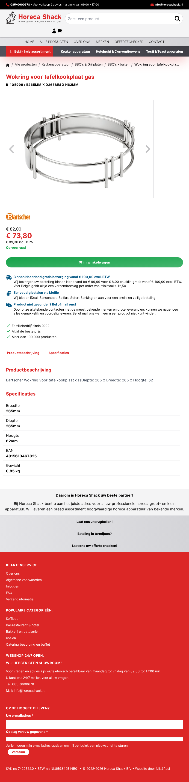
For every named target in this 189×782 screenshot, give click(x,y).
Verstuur (18, 752)
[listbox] (79, 149)
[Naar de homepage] (33, 18)
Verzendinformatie (19, 599)
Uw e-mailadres (19, 715)
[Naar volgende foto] (142, 149)
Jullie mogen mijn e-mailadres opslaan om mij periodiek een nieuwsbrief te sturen (67, 745)
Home (29, 42)
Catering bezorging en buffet (28, 644)
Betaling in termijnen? (94, 534)
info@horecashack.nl (168, 4)
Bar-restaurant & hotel (22, 625)
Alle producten (54, 42)
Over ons (82, 42)
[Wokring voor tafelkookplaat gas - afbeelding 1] (79, 149)
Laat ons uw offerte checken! (94, 546)
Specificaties (59, 353)
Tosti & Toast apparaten (164, 51)
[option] (79, 149)
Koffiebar (13, 618)
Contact (157, 42)
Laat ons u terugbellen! (95, 522)
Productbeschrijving (23, 353)
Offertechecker (129, 42)
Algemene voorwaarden (24, 580)
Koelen (11, 638)
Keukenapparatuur (75, 51)
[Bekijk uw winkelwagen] (59, 31)
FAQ (9, 593)
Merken (102, 42)
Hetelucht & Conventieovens (118, 51)
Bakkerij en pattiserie (22, 631)
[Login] (54, 31)
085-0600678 (20, 4)
